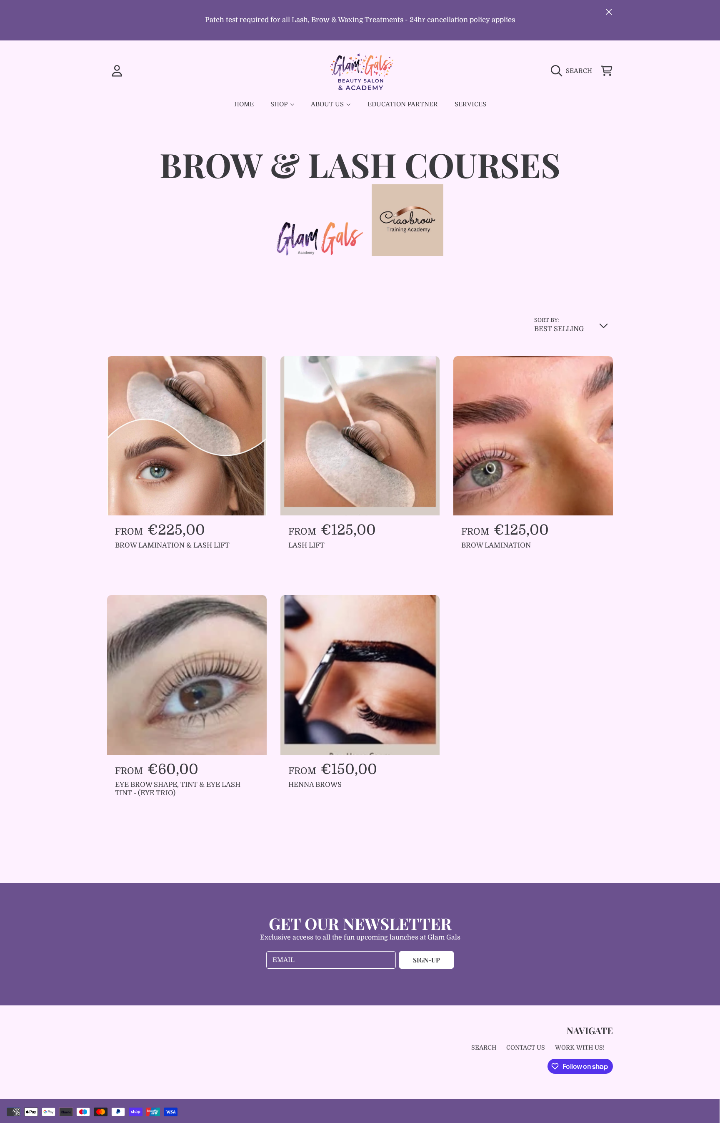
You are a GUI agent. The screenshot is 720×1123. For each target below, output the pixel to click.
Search (483, 1047)
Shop (279, 104)
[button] (573, 70)
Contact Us (525, 1047)
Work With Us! (580, 1047)
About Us (328, 104)
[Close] (609, 12)
